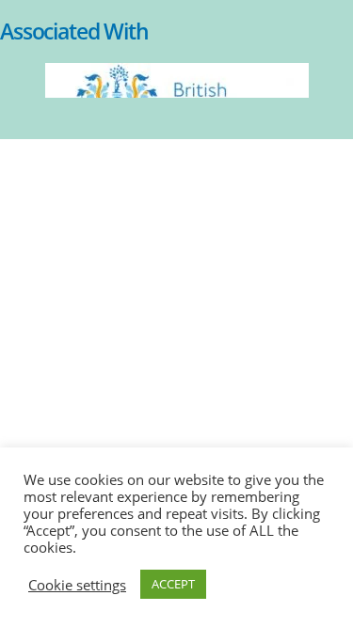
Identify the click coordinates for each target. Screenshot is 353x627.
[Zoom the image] (177, 72)
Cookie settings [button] (77, 584)
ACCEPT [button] (173, 583)
